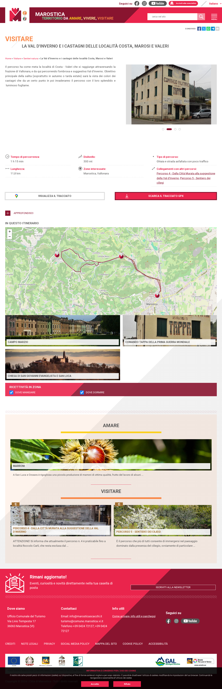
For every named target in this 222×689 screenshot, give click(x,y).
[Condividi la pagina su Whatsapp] (208, 29)
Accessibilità (158, 643)
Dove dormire (95, 392)
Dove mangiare (25, 392)
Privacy (49, 643)
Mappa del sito (106, 643)
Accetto (95, 684)
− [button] (10, 236)
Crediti (10, 643)
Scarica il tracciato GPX (165, 196)
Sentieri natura (30, 58)
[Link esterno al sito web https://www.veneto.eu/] (200, 666)
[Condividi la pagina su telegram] (213, 29)
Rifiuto (127, 684)
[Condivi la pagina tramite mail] (217, 29)
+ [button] (10, 231)
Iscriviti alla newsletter (173, 587)
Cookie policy (133, 643)
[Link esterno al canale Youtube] (190, 621)
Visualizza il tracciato (54, 196)
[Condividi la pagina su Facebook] (199, 29)
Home (8, 58)
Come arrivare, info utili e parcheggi (134, 616)
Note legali (29, 643)
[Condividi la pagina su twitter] (204, 29)
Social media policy (75, 643)
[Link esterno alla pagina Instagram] (176, 621)
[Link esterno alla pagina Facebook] (168, 621)
